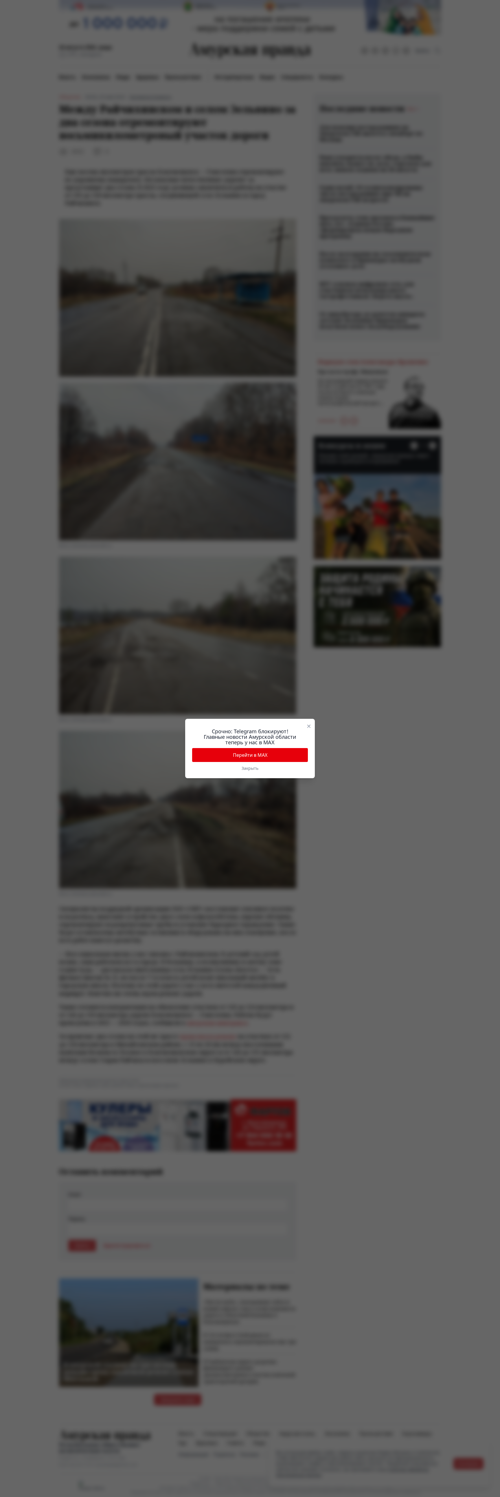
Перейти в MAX (250, 755)
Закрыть (250, 768)
